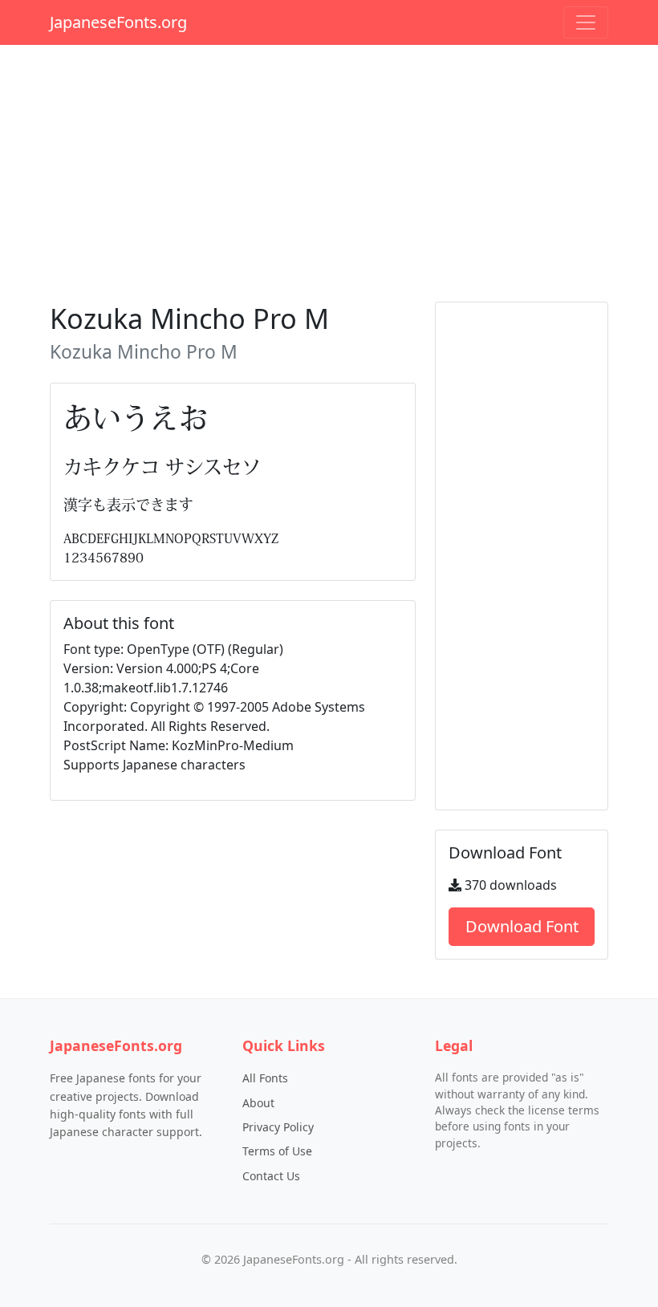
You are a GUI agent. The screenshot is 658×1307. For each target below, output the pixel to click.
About (258, 1102)
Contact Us (271, 1175)
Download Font (522, 926)
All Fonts (265, 1078)
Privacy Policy (278, 1126)
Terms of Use (277, 1151)
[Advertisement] (329, 170)
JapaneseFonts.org (118, 22)
